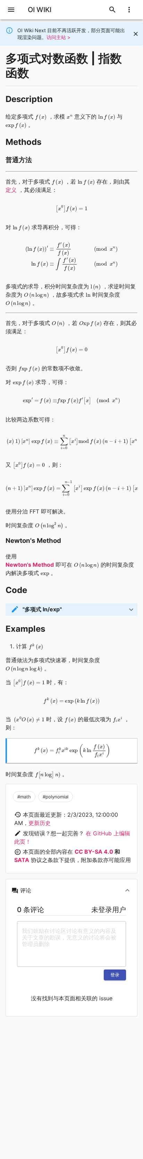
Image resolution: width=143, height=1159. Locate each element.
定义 (11, 189)
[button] (71, 609)
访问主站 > (58, 37)
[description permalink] (56, 99)
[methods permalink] (44, 142)
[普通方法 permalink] (35, 160)
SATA (21, 859)
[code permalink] (30, 590)
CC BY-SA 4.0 (94, 851)
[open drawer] (11, 9)
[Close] (135, 33)
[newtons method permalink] (64, 541)
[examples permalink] (48, 629)
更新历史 (39, 822)
